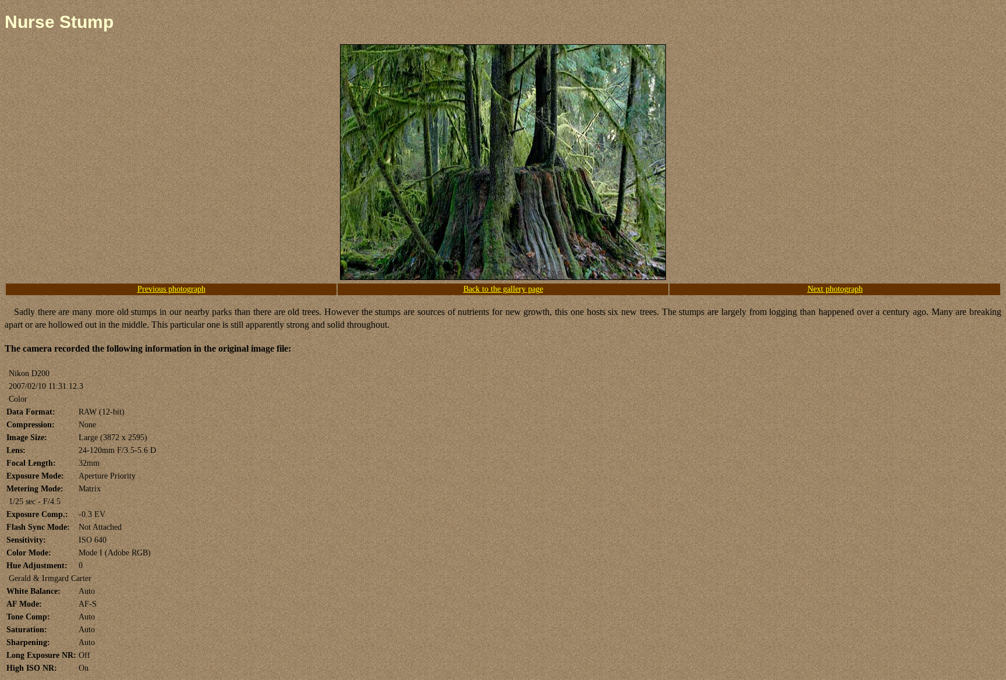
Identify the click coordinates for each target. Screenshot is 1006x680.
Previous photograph (171, 289)
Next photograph (835, 289)
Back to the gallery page (503, 289)
